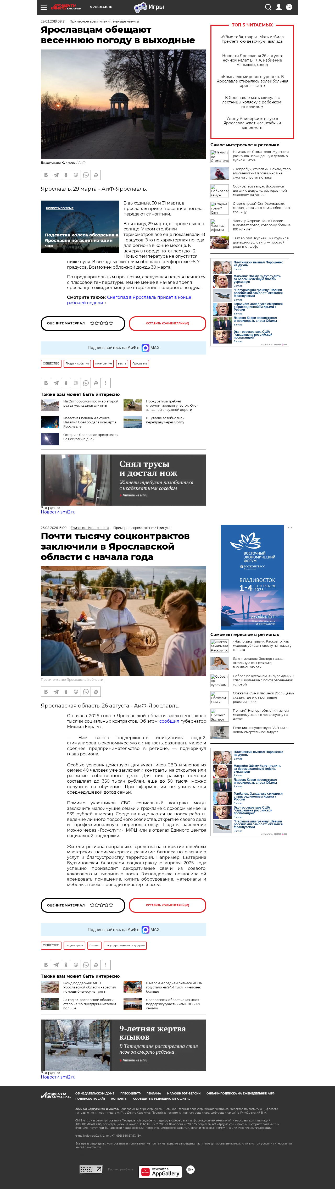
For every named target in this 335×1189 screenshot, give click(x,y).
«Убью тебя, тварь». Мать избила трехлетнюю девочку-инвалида (252, 39)
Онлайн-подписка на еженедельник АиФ (240, 1093)
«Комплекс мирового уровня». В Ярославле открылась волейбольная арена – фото (252, 81)
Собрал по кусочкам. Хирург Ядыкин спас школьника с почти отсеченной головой (263, 680)
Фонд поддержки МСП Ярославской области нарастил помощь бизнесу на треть (89, 987)
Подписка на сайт (90, 1098)
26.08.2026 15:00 (53, 528)
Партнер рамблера (120, 1169)
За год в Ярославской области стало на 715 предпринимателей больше (89, 1004)
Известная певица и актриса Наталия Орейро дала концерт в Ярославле (89, 422)
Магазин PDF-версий (183, 1093)
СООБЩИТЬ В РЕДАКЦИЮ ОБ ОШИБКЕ (161, 1098)
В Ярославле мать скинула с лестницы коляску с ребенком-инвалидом (252, 102)
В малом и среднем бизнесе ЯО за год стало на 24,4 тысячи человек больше (174, 987)
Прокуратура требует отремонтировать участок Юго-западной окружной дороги (172, 405)
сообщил (169, 721)
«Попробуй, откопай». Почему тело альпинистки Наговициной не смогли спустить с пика (262, 173)
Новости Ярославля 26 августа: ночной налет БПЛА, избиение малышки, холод (252, 60)
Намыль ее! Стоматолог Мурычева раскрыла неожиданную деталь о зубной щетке (261, 156)
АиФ (82, 162)
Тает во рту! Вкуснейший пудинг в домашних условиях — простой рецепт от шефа (261, 242)
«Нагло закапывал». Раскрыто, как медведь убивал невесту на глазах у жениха (262, 645)
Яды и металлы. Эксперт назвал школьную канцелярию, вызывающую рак (258, 663)
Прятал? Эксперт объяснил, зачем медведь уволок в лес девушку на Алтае (261, 715)
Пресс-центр (130, 1093)
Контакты (119, 1098)
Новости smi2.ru (58, 512)
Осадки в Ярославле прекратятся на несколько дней (90, 437)
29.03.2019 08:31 (53, 21)
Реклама (154, 1093)
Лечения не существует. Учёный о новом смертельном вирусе (260, 730)
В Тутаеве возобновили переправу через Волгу (165, 420)
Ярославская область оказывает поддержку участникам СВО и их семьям (173, 1004)
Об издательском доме (94, 1093)
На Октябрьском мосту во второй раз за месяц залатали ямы (90, 403)
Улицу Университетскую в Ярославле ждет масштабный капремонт (252, 123)
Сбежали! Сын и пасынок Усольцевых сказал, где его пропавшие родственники (263, 697)
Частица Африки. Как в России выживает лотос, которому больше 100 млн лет (262, 225)
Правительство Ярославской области (72, 680)
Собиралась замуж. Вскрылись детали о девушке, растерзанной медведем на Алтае (260, 190)
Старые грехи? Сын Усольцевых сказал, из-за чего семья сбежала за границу (262, 208)
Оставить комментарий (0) (167, 323)
